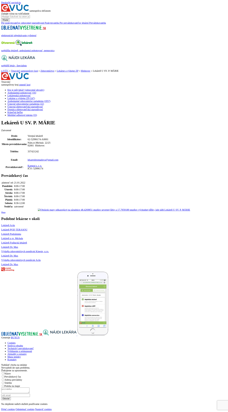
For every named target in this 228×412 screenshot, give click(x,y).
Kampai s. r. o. (35, 165)
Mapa (3, 212)
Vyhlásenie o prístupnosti (19, 351)
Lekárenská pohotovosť (19, 95)
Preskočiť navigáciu (11, 2)
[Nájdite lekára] (60, 334)
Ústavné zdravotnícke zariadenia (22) (25, 104)
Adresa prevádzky (13, 379)
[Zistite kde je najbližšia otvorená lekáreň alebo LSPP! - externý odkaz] (92, 334)
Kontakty (12, 359)
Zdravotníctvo (47, 71)
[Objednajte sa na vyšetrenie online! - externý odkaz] (22, 334)
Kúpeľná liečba (15, 112)
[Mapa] (114, 209)
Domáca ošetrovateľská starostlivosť (25, 109)
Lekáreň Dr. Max (9, 247)
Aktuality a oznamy (17, 354)
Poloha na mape (12, 386)
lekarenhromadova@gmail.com (43, 159)
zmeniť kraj (24, 84)
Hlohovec (85, 71)
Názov (7, 373)
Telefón (8, 383)
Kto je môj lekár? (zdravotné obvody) (25, 90)
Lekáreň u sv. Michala (12, 238)
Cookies (11, 343)
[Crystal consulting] (7, 270)
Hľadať (5, 20)
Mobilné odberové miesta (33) (22, 115)
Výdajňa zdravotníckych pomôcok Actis (21, 260)
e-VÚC (5, 71)
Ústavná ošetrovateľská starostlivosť (25, 106)
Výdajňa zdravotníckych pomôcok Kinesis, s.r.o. (25, 251)
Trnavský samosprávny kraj (24, 71)
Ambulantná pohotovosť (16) (21, 92)
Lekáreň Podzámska (11, 234)
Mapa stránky (14, 356)
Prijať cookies (8, 409)
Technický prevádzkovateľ (20, 348)
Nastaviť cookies (43, 409)
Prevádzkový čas (12, 376)
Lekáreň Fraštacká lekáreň (14, 242)
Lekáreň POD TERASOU (14, 229)
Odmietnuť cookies (25, 409)
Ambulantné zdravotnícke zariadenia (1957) (28, 101)
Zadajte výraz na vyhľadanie (15, 13)
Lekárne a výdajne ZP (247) (21, 98)
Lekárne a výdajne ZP (67, 71)
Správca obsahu (15, 345)
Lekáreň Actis (8, 225)
